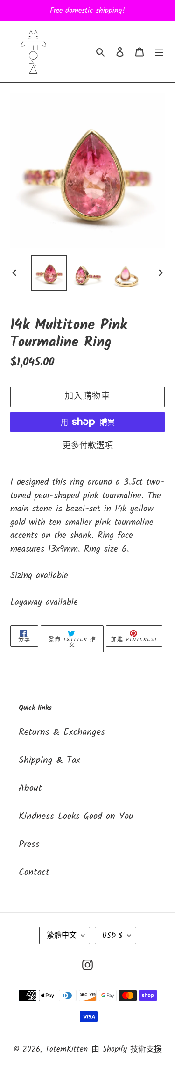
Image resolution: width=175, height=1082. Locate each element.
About (30, 788)
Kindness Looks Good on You (76, 816)
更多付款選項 (88, 446)
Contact (34, 872)
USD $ (112, 935)
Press (29, 844)
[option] (49, 272)
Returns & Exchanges (62, 732)
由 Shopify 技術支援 (126, 1049)
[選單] (159, 52)
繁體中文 (62, 935)
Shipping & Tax (49, 760)
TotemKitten (66, 1049)
